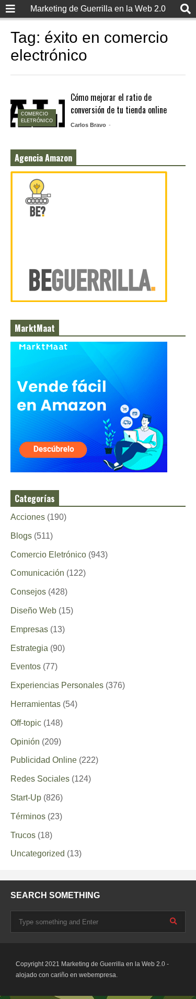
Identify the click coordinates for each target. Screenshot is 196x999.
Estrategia (29, 648)
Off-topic (25, 722)
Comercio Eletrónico (48, 554)
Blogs (21, 535)
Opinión (25, 741)
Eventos (25, 666)
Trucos (23, 835)
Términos (27, 816)
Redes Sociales (40, 778)
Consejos (28, 591)
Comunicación (37, 572)
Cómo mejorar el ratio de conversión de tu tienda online (119, 103)
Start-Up (25, 797)
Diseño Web (33, 610)
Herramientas (35, 704)
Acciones (27, 517)
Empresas (29, 629)
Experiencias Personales (56, 685)
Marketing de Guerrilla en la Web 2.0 (98, 8)
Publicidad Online (43, 760)
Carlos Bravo (88, 125)
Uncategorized (37, 853)
